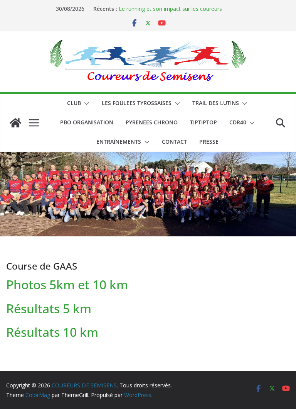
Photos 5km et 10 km (67, 284)
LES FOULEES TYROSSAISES (137, 103)
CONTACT (174, 141)
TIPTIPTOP (203, 122)
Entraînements (118, 141)
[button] (85, 103)
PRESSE (209, 141)
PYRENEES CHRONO (152, 122)
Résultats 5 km (48, 308)
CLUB (74, 103)
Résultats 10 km (52, 332)
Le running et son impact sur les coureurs (170, 8)
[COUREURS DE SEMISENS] (15, 123)
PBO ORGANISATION (86, 122)
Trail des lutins (215, 103)
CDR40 (237, 122)
